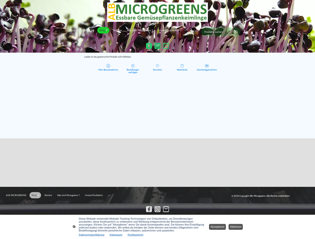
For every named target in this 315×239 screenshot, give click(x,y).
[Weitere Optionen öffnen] (185, 30)
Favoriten (157, 69)
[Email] (166, 46)
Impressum (116, 234)
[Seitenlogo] (157, 12)
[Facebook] (149, 46)
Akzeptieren (217, 226)
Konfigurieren (135, 234)
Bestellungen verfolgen (133, 71)
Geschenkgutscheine (207, 69)
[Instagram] (157, 46)
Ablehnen (235, 226)
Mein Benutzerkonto (108, 69)
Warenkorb (182, 69)
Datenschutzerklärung (91, 234)
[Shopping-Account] (245, 32)
